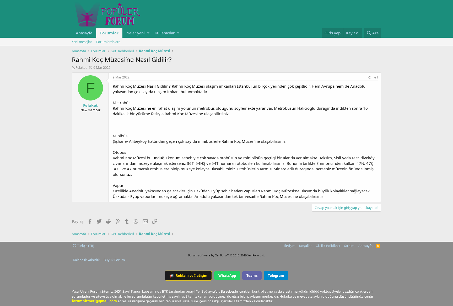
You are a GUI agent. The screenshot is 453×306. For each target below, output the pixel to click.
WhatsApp (227, 275)
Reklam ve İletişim (188, 275)
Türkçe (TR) (85, 245)
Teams (251, 275)
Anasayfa (84, 32)
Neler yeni (135, 32)
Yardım (349, 245)
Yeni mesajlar (82, 41)
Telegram (276, 275)
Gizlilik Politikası (328, 245)
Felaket (81, 67)
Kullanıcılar (165, 32)
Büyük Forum (114, 259)
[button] (148, 33)
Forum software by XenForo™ (226, 255)
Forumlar (109, 32)
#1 (376, 77)
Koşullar (305, 245)
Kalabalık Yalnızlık (86, 259)
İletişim (289, 245)
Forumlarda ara (108, 41)
